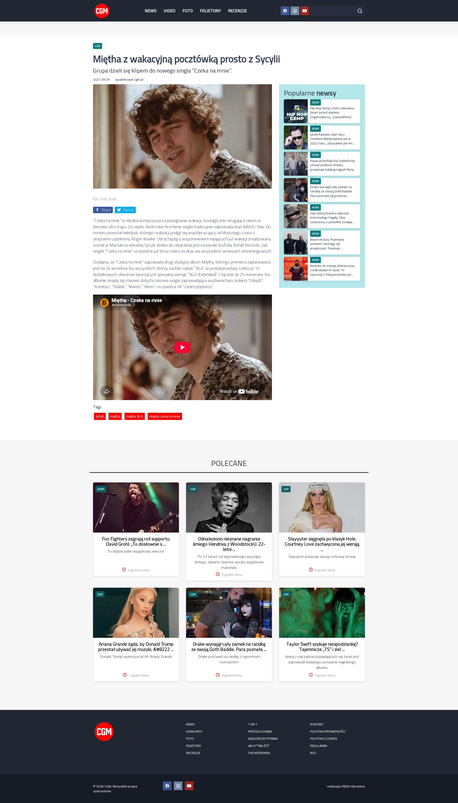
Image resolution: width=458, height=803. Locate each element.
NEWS (150, 11)
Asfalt (100, 416)
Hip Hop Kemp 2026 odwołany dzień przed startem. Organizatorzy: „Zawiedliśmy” (332, 112)
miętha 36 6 (134, 416)
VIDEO (169, 11)
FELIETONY (210, 11)
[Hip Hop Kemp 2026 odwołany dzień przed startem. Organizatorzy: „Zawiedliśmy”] (296, 101)
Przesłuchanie (260, 731)
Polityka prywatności (327, 731)
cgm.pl (138, 79)
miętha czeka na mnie (165, 416)
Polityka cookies (323, 738)
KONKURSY (194, 731)
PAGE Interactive (353, 786)
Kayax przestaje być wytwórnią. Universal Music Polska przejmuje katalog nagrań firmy (332, 165)
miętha (115, 416)
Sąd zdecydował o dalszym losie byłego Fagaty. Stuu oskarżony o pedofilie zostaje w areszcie (331, 219)
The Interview (259, 753)
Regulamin (318, 746)
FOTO (187, 11)
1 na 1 (252, 724)
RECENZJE (237, 11)
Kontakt (316, 724)
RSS (313, 753)
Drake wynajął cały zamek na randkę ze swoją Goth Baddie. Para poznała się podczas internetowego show (331, 193)
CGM (193, 489)
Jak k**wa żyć (258, 746)
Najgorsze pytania (263, 738)
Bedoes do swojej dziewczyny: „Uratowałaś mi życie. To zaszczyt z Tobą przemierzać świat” (332, 272)
